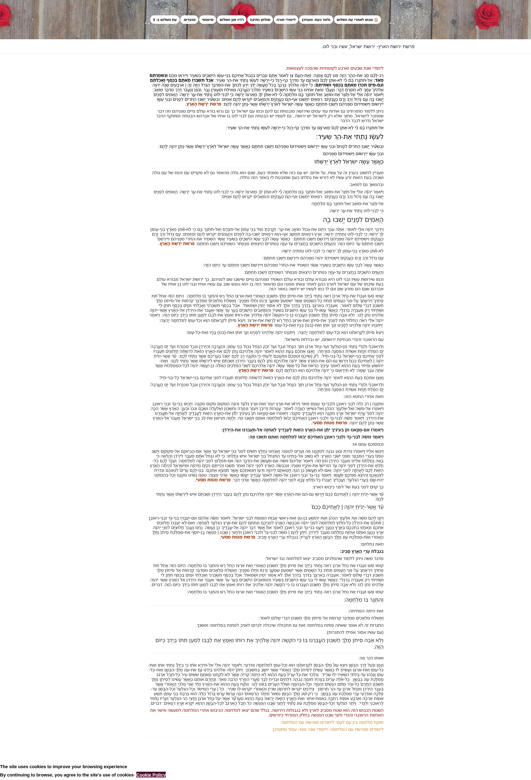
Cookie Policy (151, 775)
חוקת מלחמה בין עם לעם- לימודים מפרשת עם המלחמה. (332, 722)
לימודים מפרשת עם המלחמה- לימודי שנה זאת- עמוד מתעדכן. (328, 729)
